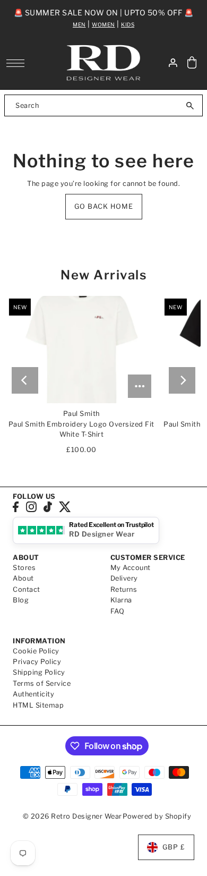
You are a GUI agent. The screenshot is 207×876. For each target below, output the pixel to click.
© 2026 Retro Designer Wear (72, 816)
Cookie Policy (36, 651)
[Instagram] (31, 507)
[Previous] (25, 380)
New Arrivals (103, 275)
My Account (130, 568)
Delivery (124, 578)
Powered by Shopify (157, 816)
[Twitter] (65, 507)
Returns (123, 589)
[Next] (182, 380)
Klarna (121, 600)
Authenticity (33, 694)
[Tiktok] (48, 507)
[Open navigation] (18, 63)
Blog (21, 600)
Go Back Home (103, 206)
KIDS (127, 24)
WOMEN (103, 24)
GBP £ (173, 847)
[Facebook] (16, 507)
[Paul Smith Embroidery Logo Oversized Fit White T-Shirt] (81, 349)
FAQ (117, 611)
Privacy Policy (37, 662)
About (23, 578)
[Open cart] (192, 63)
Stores (24, 568)
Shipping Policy (39, 672)
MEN (79, 24)
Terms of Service (42, 683)
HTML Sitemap (38, 705)
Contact (26, 589)
